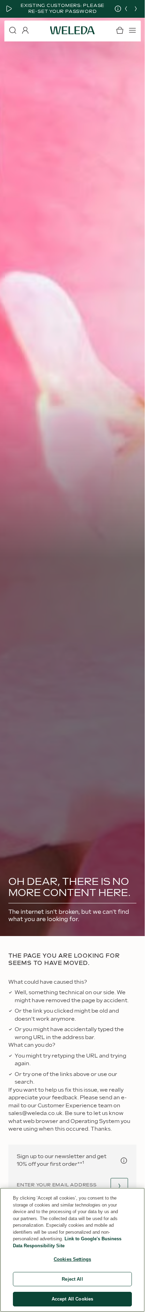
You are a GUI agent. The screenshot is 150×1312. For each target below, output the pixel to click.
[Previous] (125, 8)
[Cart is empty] (119, 30)
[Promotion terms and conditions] (112, 9)
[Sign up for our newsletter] (119, 1186)
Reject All (72, 1279)
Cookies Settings (72, 1259)
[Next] (135, 8)
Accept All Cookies (72, 1299)
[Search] (12, 30)
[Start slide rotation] (9, 8)
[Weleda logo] (72, 30)
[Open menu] (132, 30)
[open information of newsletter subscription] (124, 1160)
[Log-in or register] (25, 30)
